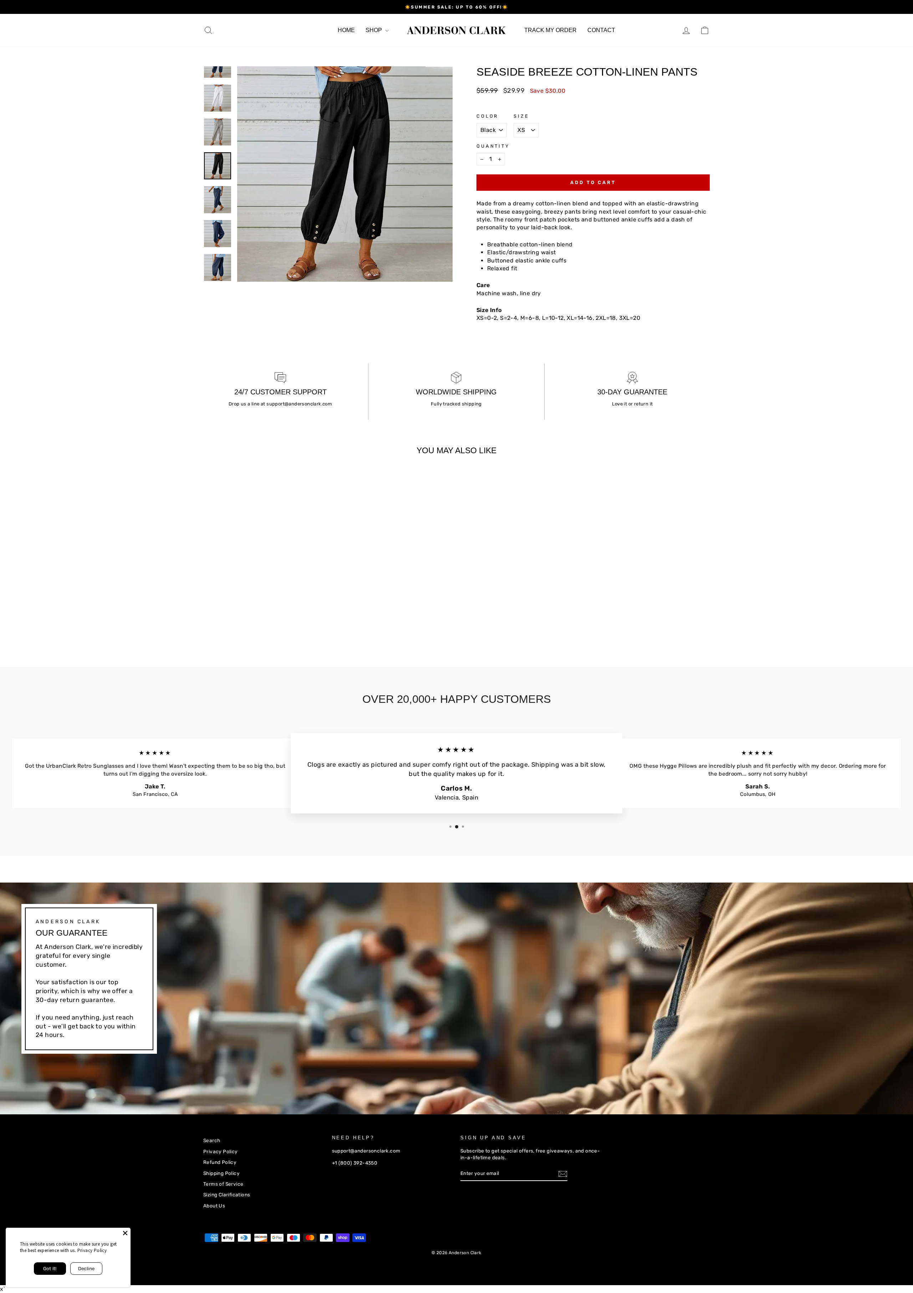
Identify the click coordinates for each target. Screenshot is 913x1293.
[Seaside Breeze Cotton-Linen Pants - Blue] (217, 624)
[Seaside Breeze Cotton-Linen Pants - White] (227, 624)
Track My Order (550, 30)
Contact (601, 30)
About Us (214, 1205)
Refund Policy (219, 1162)
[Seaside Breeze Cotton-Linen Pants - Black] (246, 624)
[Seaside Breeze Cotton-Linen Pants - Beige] (208, 624)
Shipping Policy (221, 1173)
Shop (374, 30)
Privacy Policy (220, 1151)
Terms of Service (223, 1184)
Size (521, 116)
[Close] (125, 1233)
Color (487, 116)
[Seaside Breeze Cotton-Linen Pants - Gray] (237, 624)
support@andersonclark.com (299, 404)
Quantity (493, 146)
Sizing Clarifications (226, 1194)
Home (346, 30)
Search (211, 1140)
